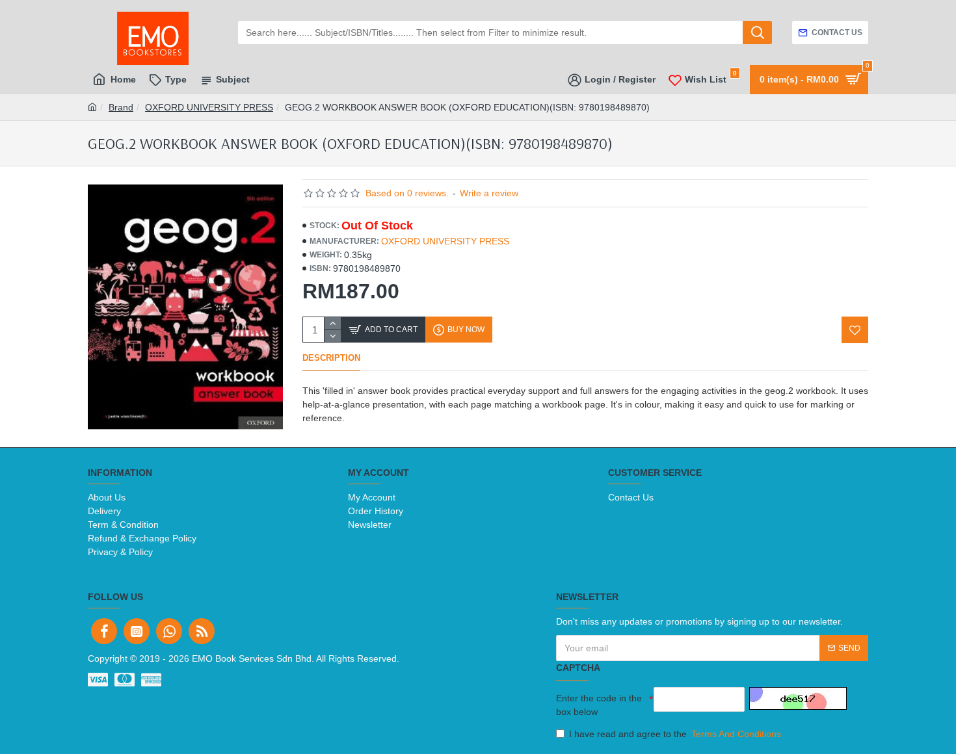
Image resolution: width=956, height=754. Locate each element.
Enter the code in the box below (599, 705)
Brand (121, 107)
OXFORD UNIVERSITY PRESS (209, 107)
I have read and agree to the (675, 734)
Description (331, 358)
